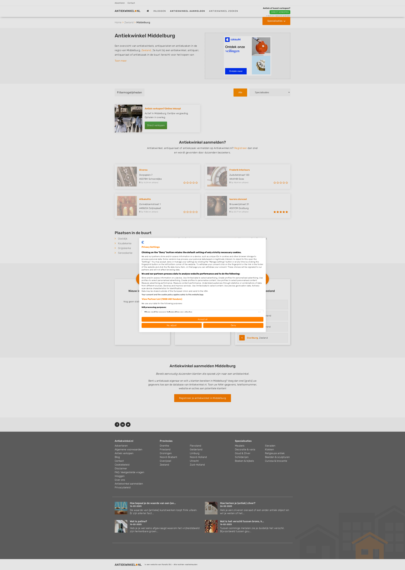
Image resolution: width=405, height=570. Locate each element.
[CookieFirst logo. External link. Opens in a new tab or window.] (143, 242)
